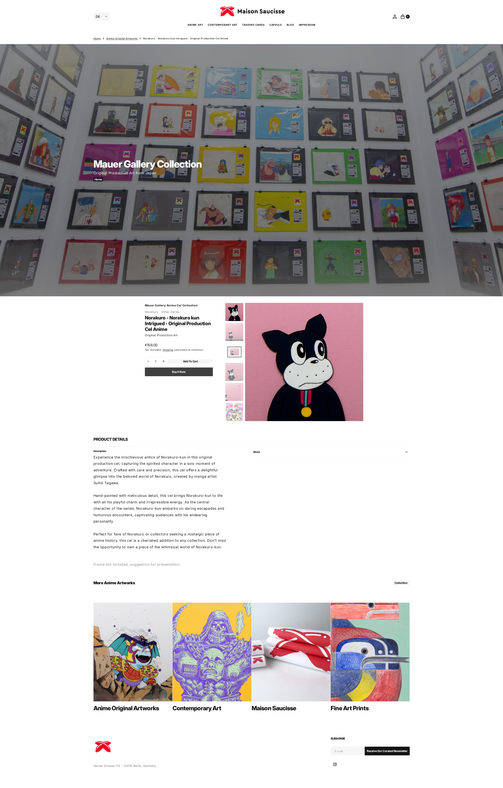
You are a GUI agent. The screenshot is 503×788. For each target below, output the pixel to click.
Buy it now (179, 371)
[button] (395, 17)
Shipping (167, 349)
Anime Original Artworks (122, 38)
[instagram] (335, 764)
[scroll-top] (496, 781)
